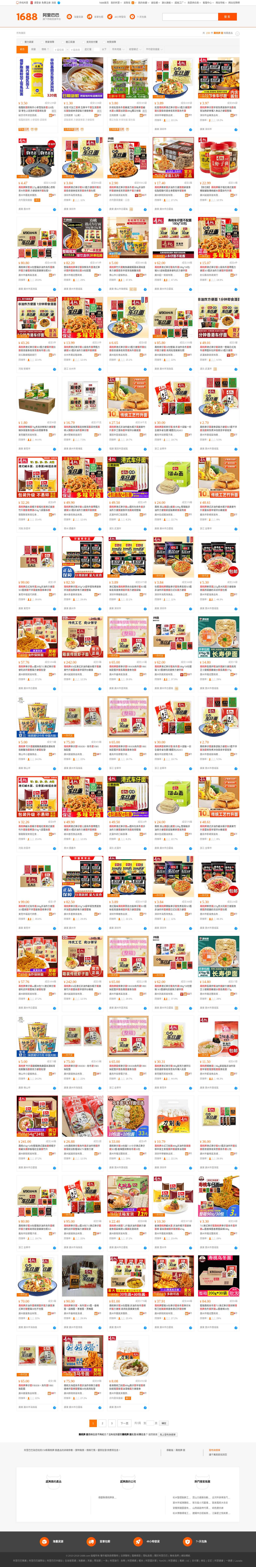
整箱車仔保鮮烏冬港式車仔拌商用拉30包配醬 (82, 269)
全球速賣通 (70, 1561)
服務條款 (136, 1555)
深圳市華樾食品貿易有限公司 (165, 115)
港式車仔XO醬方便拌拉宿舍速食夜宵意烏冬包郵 (82, 189)
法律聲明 (125, 1555)
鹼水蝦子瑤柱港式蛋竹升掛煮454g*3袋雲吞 (37, 509)
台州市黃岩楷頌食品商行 (74, 355)
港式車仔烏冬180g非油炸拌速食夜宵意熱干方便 (127, 189)
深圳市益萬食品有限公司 (210, 115)
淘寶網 (81, 1561)
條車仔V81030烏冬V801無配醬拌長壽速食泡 (127, 668)
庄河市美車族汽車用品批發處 (226, 1497)
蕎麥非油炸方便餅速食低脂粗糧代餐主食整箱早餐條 (173, 189)
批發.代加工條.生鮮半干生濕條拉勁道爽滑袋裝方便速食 (82, 109)
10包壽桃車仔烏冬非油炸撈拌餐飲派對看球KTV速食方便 (82, 1148)
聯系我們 (174, 1555)
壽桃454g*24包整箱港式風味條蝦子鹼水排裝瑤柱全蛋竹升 (37, 1148)
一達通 (229, 1561)
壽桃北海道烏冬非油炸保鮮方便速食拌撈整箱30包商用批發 (82, 1387)
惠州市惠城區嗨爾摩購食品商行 (210, 435)
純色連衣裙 (217, 1508)
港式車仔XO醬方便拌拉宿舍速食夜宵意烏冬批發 (127, 349)
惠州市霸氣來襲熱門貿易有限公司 (29, 195)
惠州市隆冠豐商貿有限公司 (74, 275)
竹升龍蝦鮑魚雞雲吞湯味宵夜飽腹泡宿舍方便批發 (37, 748)
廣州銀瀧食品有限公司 (165, 355)
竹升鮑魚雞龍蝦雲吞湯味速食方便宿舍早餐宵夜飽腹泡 (127, 269)
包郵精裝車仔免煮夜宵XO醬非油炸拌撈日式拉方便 (173, 588)
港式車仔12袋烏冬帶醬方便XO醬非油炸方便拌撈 (218, 269)
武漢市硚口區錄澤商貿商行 (119, 514)
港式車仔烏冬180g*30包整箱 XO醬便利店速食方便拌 (173, 668)
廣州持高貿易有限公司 (119, 195)
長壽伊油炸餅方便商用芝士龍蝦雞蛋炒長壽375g (218, 668)
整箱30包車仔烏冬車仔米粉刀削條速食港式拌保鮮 (173, 1307)
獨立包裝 (113, 120)
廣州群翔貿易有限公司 (165, 195)
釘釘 (210, 1561)
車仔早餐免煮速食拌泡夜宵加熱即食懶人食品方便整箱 (218, 109)
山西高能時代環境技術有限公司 (208, 1508)
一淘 (105, 1561)
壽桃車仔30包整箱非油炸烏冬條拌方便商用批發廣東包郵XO (37, 269)
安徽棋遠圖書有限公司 (184, 1508)
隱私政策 (147, 1555)
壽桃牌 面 (180, 1450)
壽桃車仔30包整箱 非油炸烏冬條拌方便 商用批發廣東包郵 (173, 349)
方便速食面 (79, 120)
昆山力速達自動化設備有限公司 (208, 1497)
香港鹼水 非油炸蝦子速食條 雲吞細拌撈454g (173, 1227)
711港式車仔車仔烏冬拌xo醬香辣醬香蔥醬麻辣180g (218, 1227)
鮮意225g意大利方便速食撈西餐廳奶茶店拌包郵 (218, 588)
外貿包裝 (123, 120)
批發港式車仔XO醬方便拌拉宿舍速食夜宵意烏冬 (173, 109)
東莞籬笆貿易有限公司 (29, 435)
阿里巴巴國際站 (37, 1561)
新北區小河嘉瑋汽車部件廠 (205, 1503)
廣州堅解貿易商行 (73, 435)
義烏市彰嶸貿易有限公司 (210, 514)
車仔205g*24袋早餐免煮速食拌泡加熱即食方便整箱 (82, 588)
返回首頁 (152, 1434)
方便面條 (89, 120)
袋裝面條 (68, 120)
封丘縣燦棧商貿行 (28, 355)
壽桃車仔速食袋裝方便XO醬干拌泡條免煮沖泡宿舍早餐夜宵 (218, 429)
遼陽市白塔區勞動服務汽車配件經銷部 (211, 1513)
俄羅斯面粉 (24, 120)
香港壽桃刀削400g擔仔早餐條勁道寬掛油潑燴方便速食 (127, 1387)
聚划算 (97, 1561)
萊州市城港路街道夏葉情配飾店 (188, 1503)
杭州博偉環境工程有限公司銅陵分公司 (192, 1513)
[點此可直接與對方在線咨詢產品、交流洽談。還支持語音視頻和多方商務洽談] (190, 129)
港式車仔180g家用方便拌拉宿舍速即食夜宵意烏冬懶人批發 (173, 1068)
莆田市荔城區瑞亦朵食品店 (119, 435)
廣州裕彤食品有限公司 (119, 355)
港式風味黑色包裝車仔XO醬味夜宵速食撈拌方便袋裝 (127, 588)
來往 (203, 1561)
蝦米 (141, 1561)
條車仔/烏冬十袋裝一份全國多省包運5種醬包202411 (173, 429)
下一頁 (124, 1423)
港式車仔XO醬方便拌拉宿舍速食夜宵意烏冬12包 (37, 349)
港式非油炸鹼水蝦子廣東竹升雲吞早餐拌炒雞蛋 (218, 509)
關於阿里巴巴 (161, 1555)
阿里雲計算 (151, 1561)
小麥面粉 (34, 120)
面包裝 (131, 120)
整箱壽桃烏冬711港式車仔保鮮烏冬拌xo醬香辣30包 (218, 1307)
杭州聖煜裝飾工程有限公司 (186, 1497)
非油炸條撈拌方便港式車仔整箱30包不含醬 (37, 1307)
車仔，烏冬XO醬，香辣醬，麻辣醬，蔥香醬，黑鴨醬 (81, 1307)
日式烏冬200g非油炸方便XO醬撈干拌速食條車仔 (37, 588)
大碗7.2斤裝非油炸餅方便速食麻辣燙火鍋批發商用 (127, 1227)
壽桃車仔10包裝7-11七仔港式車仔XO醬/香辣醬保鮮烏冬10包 (127, 1148)
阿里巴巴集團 (20, 1561)
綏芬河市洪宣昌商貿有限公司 (29, 115)
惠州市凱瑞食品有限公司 (210, 594)
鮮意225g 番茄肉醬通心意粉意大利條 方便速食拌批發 (37, 189)
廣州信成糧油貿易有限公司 (165, 514)
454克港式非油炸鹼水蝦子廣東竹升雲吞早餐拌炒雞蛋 (82, 668)
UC (188, 1561)
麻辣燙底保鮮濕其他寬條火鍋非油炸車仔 (82, 429)
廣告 (54, 111)
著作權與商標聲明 (109, 1555)
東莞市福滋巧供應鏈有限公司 (29, 594)
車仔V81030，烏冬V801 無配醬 (81, 748)
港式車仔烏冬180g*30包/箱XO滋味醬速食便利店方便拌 (172, 269)
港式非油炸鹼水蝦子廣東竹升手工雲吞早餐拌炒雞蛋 (127, 429)
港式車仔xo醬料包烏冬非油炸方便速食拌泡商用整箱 (127, 509)
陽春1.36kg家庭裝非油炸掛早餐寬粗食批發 (217, 1068)
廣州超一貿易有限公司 (165, 275)
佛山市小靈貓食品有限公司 (119, 275)
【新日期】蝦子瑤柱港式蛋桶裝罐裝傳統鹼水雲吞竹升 (218, 189)
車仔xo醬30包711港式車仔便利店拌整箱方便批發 (37, 668)
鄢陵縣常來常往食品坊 (29, 514)
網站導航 (185, 1555)
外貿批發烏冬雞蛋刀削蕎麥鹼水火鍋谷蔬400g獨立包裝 (127, 109)
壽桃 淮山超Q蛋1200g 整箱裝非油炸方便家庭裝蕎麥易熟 (172, 509)
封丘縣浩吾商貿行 (209, 275)
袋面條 (43, 120)
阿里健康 (218, 1561)
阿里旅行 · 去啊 (117, 1561)
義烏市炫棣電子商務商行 (165, 435)
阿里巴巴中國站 (55, 1561)
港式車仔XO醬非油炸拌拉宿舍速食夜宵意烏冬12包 (218, 1148)
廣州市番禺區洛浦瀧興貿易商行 (29, 275)
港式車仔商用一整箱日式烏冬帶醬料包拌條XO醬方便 (218, 349)
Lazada (238, 1561)
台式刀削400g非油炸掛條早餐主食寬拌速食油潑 (173, 1148)
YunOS (162, 1561)
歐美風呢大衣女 (220, 1503)
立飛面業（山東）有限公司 (74, 115)
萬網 (182, 1561)
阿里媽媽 (131, 1561)
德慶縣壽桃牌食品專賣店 (110, 1497)
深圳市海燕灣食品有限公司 (74, 195)
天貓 (89, 1561)
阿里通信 (172, 1561)
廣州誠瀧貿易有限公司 (210, 195)
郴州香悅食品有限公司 (74, 514)
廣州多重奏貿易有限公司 (74, 594)
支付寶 (195, 1561)
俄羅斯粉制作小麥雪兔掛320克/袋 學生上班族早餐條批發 (36, 109)
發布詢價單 (214, 1450)
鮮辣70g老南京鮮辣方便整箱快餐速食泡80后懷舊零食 (37, 429)
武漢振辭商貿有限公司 (210, 355)
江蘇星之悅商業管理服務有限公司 (229, 1513)
